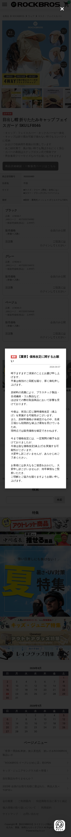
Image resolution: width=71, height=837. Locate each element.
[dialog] (35, 419)
